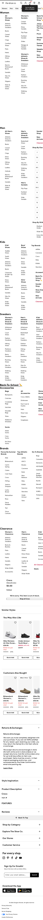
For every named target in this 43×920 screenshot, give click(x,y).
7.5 (37, 157)
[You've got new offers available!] (29, 3)
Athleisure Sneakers (24, 65)
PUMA (24, 484)
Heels (7, 52)
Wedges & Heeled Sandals (24, 47)
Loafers (7, 61)
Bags (7, 391)
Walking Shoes (24, 92)
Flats (6, 49)
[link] (9, 645)
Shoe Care (24, 413)
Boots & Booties (7, 546)
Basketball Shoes (24, 142)
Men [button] (11, 8)
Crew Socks (7, 437)
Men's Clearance (26, 533)
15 (37, 217)
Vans (23, 500)
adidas (24, 458)
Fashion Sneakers (24, 76)
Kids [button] (16, 8)
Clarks (7, 470)
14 (37, 212)
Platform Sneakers (8, 350)
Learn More (7, 768)
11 (37, 192)
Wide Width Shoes (7, 303)
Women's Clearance (9, 533)
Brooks (24, 465)
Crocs (7, 477)
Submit (34, 875)
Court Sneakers (24, 339)
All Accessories (25, 392)
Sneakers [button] (24, 8)
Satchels (8, 407)
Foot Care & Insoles (25, 405)
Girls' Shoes (23, 281)
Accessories (9, 572)
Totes (7, 416)
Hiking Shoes (7, 57)
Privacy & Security (7, 905)
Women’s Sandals (24, 17)
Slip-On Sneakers (24, 86)
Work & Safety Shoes (7, 87)
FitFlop (7, 481)
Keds (23, 472)
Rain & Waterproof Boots (9, 67)
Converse (25, 468)
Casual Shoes (7, 35)
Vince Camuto (8, 512)
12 (37, 202)
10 (37, 182)
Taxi (6, 508)
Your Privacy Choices (11, 914)
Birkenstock (9, 461)
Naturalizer (9, 495)
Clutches (8, 398)
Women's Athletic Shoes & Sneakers (24, 57)
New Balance (24, 476)
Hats (22, 409)
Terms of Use (5, 908)
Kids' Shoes (7, 246)
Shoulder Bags (8, 412)
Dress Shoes (7, 158)
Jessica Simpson (8, 485)
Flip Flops (24, 32)
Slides (23, 41)
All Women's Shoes (8, 18)
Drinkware (24, 400)
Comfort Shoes (8, 44)
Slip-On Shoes (7, 77)
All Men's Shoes (8, 132)
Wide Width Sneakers (24, 175)
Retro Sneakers (8, 355)
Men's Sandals (24, 184)
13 (37, 207)
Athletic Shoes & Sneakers (8, 25)
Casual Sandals (23, 22)
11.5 (37, 197)
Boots (7, 31)
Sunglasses (24, 420)
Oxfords (7, 171)
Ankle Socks (7, 432)
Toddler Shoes (7, 252)
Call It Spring (7, 466)
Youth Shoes (7, 257)
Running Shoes (24, 81)
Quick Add (10, 657)
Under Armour (24, 496)
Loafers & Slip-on (25, 562)
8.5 (37, 167)
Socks (7, 427)
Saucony (24, 488)
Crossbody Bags (8, 403)
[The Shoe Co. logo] (11, 3)
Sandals (7, 72)
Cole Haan (8, 474)
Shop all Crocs (11, 583)
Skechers (25, 492)
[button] (15, 622)
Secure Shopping (6, 911)
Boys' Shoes (23, 246)
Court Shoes (23, 70)
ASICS (24, 461)
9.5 (37, 177)
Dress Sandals (23, 28)
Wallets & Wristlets (8, 421)
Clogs (7, 40)
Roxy (6, 499)
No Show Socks (8, 442)
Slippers (7, 81)
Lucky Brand (7, 491)
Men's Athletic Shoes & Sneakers (24, 134)
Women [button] (4, 8)
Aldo (6, 458)
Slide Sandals (23, 198)
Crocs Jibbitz (25, 397)
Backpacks (8, 395)
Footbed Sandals (24, 37)
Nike (23, 481)
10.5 (37, 187)
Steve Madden (7, 503)
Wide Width (9, 568)
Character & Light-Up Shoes (8, 274)
